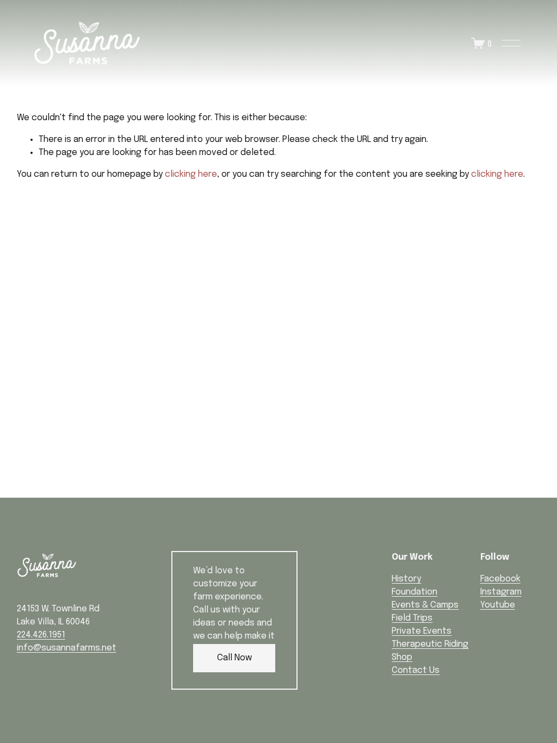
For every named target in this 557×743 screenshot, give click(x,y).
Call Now (234, 657)
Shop (402, 657)
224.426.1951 (41, 635)
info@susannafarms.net (66, 648)
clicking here (191, 174)
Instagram (501, 592)
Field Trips (412, 618)
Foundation (414, 592)
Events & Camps (425, 605)
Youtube (497, 605)
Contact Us (416, 670)
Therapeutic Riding (430, 644)
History (406, 579)
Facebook (500, 579)
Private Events (421, 631)
